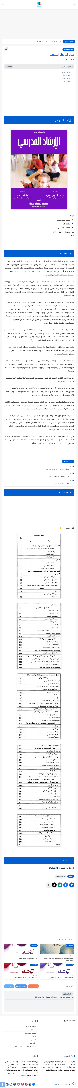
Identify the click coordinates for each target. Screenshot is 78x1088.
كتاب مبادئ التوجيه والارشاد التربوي (60, 476)
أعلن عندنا (33, 1043)
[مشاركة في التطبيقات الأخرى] (48, 884)
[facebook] (33, 1084)
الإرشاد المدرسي (65, 72)
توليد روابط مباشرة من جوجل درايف (25, 1046)
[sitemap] (7, 1084)
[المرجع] (39, 4)
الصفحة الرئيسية (31, 1026)
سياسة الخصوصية (30, 1033)
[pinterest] (26, 1084)
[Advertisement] (39, 24)
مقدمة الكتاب (66, 75)
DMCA (34, 1036)
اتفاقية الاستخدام (31, 1030)
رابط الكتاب (67, 81)
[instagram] (22, 1084)
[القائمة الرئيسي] (74, 4)
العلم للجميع (57, 41)
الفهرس (33, 1039)
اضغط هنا (53, 868)
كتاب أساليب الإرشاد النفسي (62, 483)
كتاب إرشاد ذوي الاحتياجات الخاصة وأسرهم (58, 469)
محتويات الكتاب (65, 78)
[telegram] (18, 1084)
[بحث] (3, 4)
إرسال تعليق (67, 994)
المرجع (55, 1084)
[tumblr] (14, 1084)
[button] (65, 884)
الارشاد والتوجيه (68, 49)
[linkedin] (11, 1084)
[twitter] (30, 1084)
